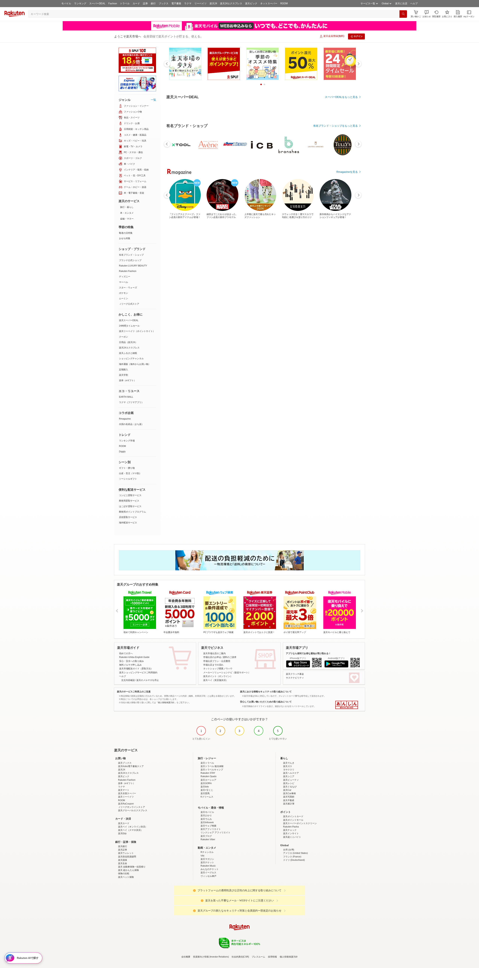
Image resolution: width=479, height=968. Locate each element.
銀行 (153, 3)
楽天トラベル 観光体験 (212, 766)
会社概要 (185, 956)
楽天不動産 (288, 800)
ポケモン (123, 293)
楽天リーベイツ (126, 796)
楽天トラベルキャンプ (212, 769)
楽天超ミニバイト (292, 837)
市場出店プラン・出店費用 (216, 661)
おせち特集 (124, 238)
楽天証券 (122, 849)
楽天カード (123, 823)
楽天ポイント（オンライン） (217, 676)
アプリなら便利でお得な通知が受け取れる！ (308, 653)
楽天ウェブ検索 (208, 825)
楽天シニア (288, 776)
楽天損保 (122, 860)
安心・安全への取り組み (131, 661)
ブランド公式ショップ (130, 260)
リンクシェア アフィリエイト (215, 832)
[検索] (403, 14)
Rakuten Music (208, 866)
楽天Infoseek (207, 822)
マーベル (123, 282)
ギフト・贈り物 (127, 468)
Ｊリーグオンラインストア (131, 807)
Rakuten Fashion (127, 271)
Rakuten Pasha (291, 826)
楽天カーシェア (208, 780)
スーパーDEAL (97, 3)
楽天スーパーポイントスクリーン (300, 823)
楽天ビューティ (291, 780)
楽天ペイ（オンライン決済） (132, 826)
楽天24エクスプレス (231, 3)
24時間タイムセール (129, 325)
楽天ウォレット (126, 853)
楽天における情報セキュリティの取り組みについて (266, 691)
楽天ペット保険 (126, 877)
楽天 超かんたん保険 (128, 870)
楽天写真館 (288, 796)
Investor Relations (219, 956)
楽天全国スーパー (127, 793)
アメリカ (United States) (295, 853)
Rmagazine (125, 418)
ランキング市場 (127, 440)
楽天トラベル (207, 763)
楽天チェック (290, 830)
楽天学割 (123, 375)
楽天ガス (287, 766)
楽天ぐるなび (290, 786)
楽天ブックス (125, 763)
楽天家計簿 (288, 803)
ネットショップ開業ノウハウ (217, 668)
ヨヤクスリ (288, 769)
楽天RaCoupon (126, 803)
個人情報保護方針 (289, 956)
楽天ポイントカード (293, 816)
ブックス (163, 3)
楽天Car (287, 790)
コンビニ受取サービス (130, 495)
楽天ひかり (206, 815)
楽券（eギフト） (127, 380)
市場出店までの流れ (213, 665)
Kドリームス (207, 796)
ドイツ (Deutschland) (294, 860)
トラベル (125, 3)
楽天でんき (288, 763)
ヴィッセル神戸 (208, 876)
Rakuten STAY (208, 773)
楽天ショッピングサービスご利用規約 (138, 672)
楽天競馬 (205, 793)
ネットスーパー (268, 3)
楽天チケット (207, 862)
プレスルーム (258, 956)
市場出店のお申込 (212, 657)
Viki (202, 855)
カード (136, 3)
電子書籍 (176, 3)
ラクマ (187, 3)
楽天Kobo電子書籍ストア (131, 766)
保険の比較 (123, 873)
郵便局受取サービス (129, 500)
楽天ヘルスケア (291, 773)
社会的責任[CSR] (240, 956)
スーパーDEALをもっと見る (341, 96)
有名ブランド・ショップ (131, 255)
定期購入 (123, 369)
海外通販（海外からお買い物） (134, 364)
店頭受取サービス (128, 517)
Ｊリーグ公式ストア (129, 304)
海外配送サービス (128, 522)
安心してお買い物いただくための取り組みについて (266, 701)
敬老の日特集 (125, 233)
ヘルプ (414, 3)
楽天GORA (206, 783)
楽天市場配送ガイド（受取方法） (136, 668)
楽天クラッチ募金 (295, 674)
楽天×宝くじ (207, 790)
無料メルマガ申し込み (130, 665)
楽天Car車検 (289, 793)
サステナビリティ (295, 677)
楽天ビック (251, 3)
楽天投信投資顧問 (127, 856)
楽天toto (205, 786)
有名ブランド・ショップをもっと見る (335, 125)
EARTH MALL (126, 397)
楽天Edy (122, 833)
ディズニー (124, 276)
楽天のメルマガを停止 (147, 680)
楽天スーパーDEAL (128, 320)
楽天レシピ (288, 783)
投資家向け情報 (201, 956)
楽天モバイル (207, 812)
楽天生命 (122, 863)
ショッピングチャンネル (131, 358)
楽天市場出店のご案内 (214, 653)
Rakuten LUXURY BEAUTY (133, 265)
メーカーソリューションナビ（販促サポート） (226, 672)
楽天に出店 (401, 3)
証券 (145, 3)
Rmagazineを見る (347, 171)
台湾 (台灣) (288, 849)
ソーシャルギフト (128, 479)
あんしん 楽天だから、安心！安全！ (346, 705)
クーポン (123, 337)
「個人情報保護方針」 (166, 702)
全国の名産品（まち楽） (131, 424)
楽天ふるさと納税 (128, 353)
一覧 (153, 99)
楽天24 (213, 3)
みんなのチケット (210, 869)
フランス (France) (292, 856)
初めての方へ (126, 653)
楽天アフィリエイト (211, 829)
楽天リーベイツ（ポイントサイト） (137, 331)
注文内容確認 (128, 680)
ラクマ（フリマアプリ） (131, 402)
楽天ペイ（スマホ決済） (130, 830)
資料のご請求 (229, 657)
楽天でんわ (206, 819)
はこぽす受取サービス (130, 506)
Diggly (122, 451)
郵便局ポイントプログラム (132, 511)
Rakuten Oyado (208, 776)
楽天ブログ (206, 836)
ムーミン (123, 298)
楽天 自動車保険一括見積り (132, 866)
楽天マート (123, 790)
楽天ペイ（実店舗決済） (215, 680)
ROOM (284, 3)
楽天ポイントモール (293, 820)
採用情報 (272, 956)
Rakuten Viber (208, 839)
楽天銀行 (122, 846)
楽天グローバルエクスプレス (132, 810)
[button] (426, 14)
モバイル (66, 3)
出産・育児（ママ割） (130, 473)
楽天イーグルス (208, 872)
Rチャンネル (207, 852)
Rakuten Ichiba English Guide (134, 657)
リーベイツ (200, 3)
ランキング (80, 3)
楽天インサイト (291, 833)
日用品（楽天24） (128, 342)
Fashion (112, 3)
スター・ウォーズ (128, 287)
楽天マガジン (207, 859)
